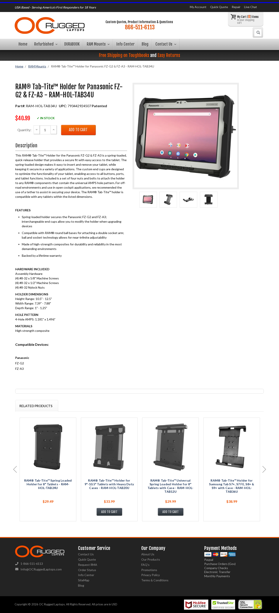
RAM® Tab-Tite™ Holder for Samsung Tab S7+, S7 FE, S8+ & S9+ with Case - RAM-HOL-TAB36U (231, 486)
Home (23, 44)
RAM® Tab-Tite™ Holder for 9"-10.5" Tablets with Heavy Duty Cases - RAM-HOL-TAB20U (109, 484)
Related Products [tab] (35, 406)
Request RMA (87, 565)
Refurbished (44, 44)
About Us (147, 554)
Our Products (150, 559)
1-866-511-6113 (31, 563)
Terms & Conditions (154, 580)
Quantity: (24, 130)
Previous (15, 469)
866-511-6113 (140, 27)
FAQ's (145, 565)
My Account (198, 7)
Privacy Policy (150, 575)
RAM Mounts (97, 44)
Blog (145, 44)
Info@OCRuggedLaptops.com (41, 569)
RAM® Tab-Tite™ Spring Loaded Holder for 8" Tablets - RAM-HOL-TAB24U (48, 484)
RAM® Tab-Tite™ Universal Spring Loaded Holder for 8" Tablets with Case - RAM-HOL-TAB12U (171, 486)
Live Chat (250, 7)
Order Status (87, 570)
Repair (236, 7)
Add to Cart (109, 512)
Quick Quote (219, 7)
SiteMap (83, 580)
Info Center (125, 44)
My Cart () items (248, 19)
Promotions (149, 570)
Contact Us (164, 44)
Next (264, 469)
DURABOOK (72, 44)
